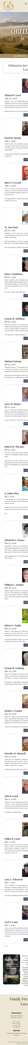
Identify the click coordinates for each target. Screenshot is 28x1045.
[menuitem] (20, 56)
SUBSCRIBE (11, 976)
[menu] (25, 3)
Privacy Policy (21, 1043)
